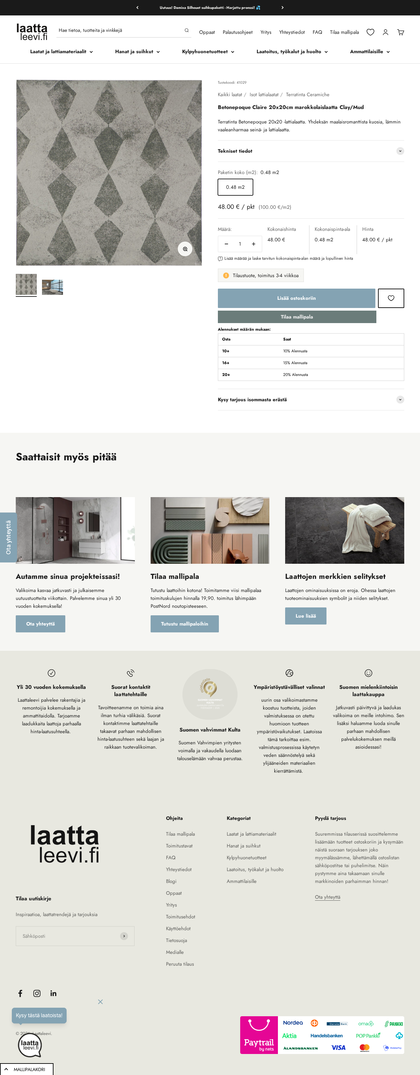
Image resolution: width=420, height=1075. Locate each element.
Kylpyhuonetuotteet (205, 51)
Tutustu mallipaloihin (184, 623)
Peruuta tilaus (180, 964)
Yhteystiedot (292, 32)
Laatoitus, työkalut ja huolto (289, 51)
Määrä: (225, 229)
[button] (8, 537)
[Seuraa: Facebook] (20, 993)
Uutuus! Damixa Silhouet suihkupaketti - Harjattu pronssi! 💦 (210, 7)
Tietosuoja (176, 940)
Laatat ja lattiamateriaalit (58, 51)
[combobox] (120, 30)
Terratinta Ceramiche (307, 94)
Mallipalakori (29, 1069)
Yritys (266, 32)
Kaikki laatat (230, 94)
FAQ (317, 32)
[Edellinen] (137, 8)
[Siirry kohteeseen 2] (52, 288)
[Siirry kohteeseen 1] (26, 285)
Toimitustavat (179, 845)
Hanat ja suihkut (134, 51)
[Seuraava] (283, 8)
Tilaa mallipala (344, 32)
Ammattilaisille (366, 51)
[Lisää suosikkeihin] (391, 298)
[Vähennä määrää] (226, 244)
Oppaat (207, 32)
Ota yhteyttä (40, 623)
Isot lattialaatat (264, 94)
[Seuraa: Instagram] (36, 993)
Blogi (171, 881)
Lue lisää (306, 616)
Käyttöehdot (178, 928)
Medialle (175, 952)
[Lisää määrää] (253, 244)
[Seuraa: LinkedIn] (53, 993)
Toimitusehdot (180, 916)
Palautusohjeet (238, 32)
